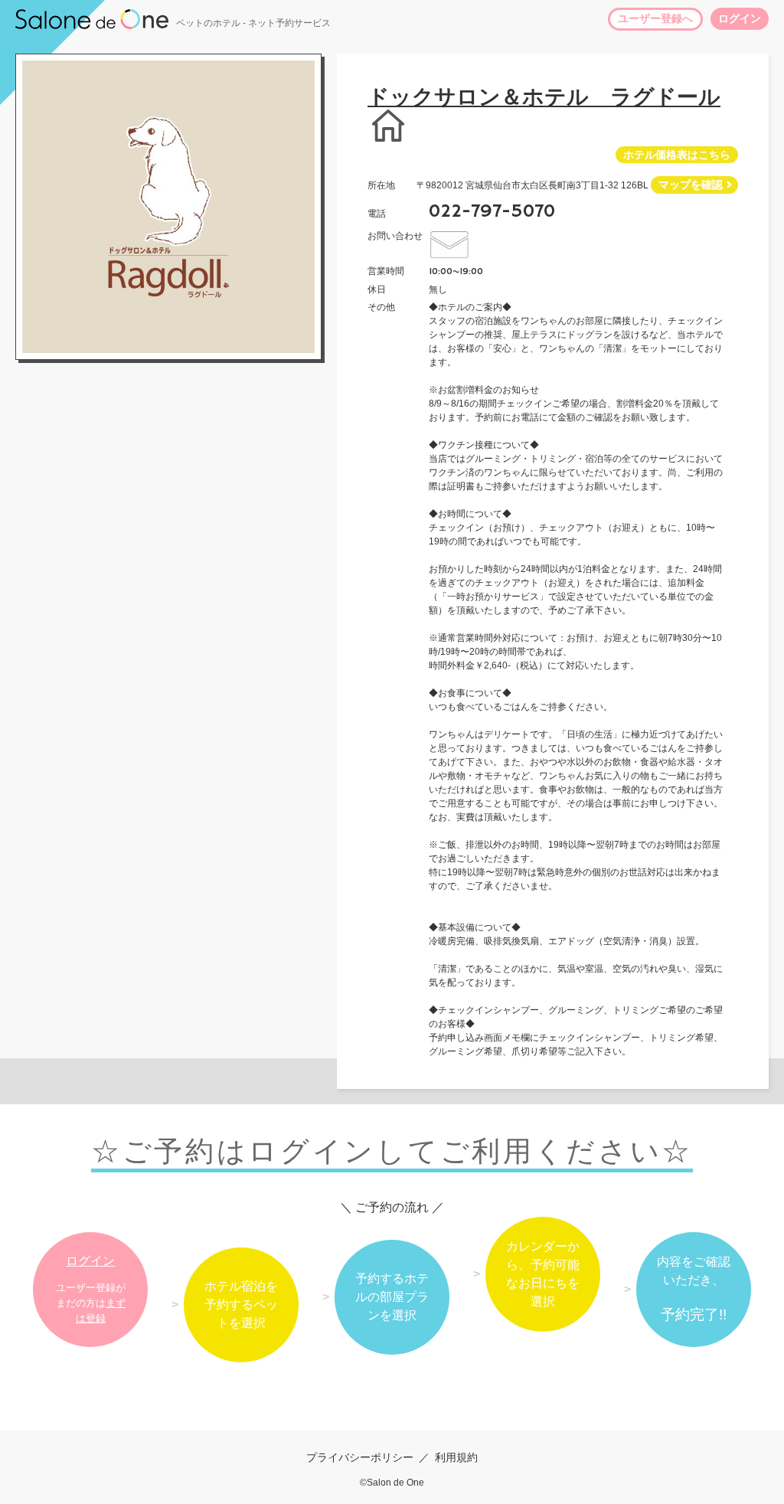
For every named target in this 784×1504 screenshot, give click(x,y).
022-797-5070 (492, 211)
